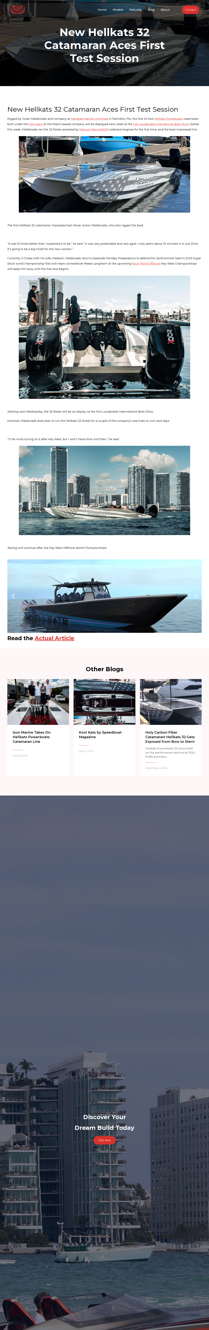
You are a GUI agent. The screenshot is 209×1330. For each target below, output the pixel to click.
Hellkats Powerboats (168, 119)
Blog (151, 9)
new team (36, 124)
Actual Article (54, 638)
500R (104, 129)
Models (118, 9)
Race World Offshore (146, 263)
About (165, 9)
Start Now (104, 1140)
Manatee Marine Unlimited (89, 119)
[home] (17, 10)
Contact (190, 9)
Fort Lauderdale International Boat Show (161, 124)
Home (102, 9)
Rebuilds (135, 9)
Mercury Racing (90, 129)
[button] (13, 596)
